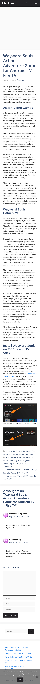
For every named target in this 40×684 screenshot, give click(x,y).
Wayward (27, 460)
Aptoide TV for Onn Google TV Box (19, 657)
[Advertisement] (20, 27)
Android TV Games (23, 451)
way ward (18, 460)
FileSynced (9, 376)
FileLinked (8, 3)
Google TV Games (26, 454)
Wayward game (9, 463)
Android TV (10, 451)
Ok (20, 680)
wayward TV (8, 466)
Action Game (11, 457)
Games (15, 454)
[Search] (31, 631)
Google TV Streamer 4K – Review (18, 653)
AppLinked (32, 373)
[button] (27, 3)
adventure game (23, 457)
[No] (37, 677)
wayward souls (23, 463)
